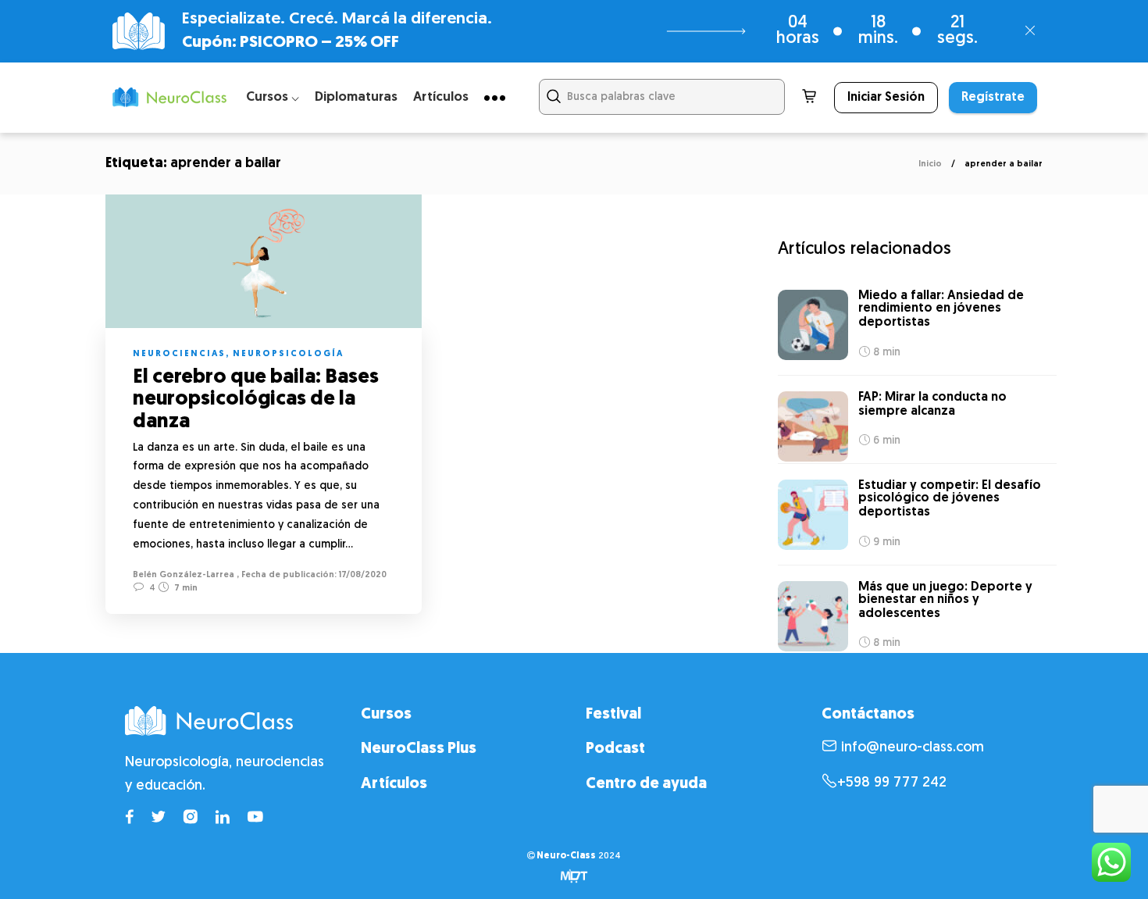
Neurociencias (179, 354)
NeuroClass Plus (418, 749)
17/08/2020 (362, 575)
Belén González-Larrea (183, 575)
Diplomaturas (356, 97)
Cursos (386, 714)
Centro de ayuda (646, 784)
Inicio (930, 164)
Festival (613, 714)
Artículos (441, 97)
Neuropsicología (288, 354)
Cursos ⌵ (272, 97)
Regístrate (993, 97)
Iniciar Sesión (886, 97)
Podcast (615, 749)
